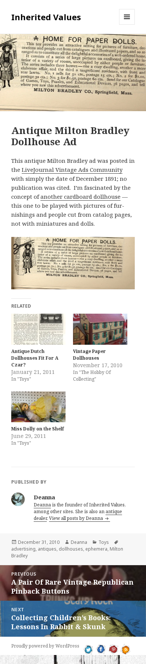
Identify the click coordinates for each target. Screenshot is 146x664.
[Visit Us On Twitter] (88, 648)
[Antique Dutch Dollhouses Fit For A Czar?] (38, 329)
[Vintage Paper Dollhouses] (100, 329)
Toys (103, 542)
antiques (47, 549)
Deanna (42, 505)
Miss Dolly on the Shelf (37, 429)
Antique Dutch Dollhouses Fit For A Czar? (34, 358)
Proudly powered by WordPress (45, 646)
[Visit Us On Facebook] (101, 648)
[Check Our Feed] (125, 648)
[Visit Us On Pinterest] (113, 648)
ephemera (96, 549)
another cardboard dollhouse (80, 196)
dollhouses (71, 549)
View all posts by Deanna (76, 518)
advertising (23, 549)
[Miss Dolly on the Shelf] (38, 407)
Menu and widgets (127, 24)
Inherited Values (46, 16)
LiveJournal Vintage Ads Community (72, 169)
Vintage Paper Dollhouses (89, 354)
